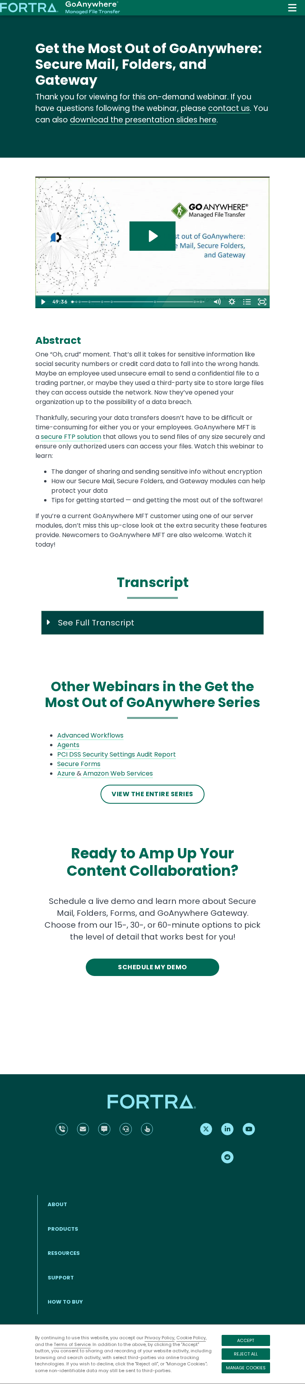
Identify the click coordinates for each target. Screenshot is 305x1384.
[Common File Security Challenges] (80, 301)
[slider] (138, 301)
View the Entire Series (152, 794)
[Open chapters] (247, 301)
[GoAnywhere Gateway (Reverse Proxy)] (196, 301)
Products (63, 1229)
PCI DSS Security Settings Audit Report (116, 754)
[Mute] (216, 301)
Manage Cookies (246, 1368)
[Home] (60, 8)
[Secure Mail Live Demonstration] (112, 301)
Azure (66, 773)
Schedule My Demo (152, 967)
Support (61, 1277)
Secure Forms (78, 763)
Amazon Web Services (118, 773)
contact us (229, 108)
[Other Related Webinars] (202, 301)
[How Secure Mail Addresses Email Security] (103, 301)
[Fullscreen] (262, 301)
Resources (64, 1253)
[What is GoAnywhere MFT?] (90, 301)
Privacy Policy (159, 1337)
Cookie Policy (191, 1337)
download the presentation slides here (143, 119)
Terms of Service (72, 1344)
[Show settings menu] (231, 301)
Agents (68, 744)
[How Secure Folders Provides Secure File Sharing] (156, 301)
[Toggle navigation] (292, 7)
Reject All (246, 1354)
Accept (245, 1340)
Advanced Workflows (90, 735)
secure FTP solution (71, 436)
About (57, 1204)
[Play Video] (42, 301)
